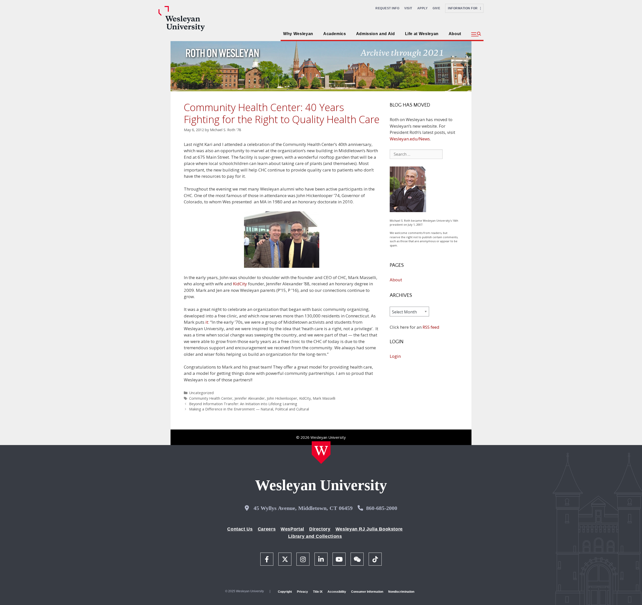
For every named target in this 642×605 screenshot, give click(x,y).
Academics (334, 34)
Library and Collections (315, 536)
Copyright (285, 591)
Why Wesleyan (298, 34)
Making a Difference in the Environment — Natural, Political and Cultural (249, 409)
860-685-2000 (381, 508)
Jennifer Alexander (249, 398)
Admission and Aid (375, 34)
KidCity (240, 284)
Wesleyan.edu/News (410, 139)
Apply (422, 8)
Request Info (387, 8)
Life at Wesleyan (422, 34)
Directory (320, 529)
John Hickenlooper (282, 398)
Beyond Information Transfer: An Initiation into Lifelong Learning (243, 403)
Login (395, 356)
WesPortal (292, 529)
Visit (408, 8)
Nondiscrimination (401, 591)
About (455, 34)
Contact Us (240, 529)
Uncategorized (201, 392)
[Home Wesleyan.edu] (321, 452)
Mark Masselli (324, 398)
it (206, 322)
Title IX (318, 591)
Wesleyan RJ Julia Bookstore (369, 529)
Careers (267, 529)
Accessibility (337, 591)
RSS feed (431, 327)
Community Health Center (210, 398)
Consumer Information (367, 591)
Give (436, 8)
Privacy (302, 591)
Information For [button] (464, 8)
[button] (476, 34)
